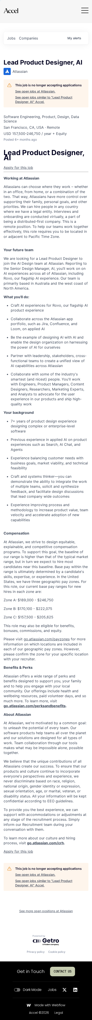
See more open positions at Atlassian (46, 911)
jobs (11, 38)
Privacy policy (36, 951)
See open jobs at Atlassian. (35, 91)
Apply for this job (18, 167)
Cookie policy (56, 951)
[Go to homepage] (11, 10)
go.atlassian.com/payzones (47, 639)
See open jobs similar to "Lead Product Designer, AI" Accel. (43, 99)
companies (28, 38)
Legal (58, 1013)
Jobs (52, 990)
